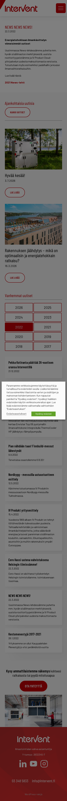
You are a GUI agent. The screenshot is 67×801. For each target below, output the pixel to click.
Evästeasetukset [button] (17, 413)
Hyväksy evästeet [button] (43, 413)
